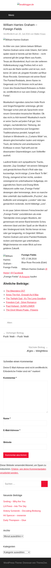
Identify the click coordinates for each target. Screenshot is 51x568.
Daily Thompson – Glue (14, 520)
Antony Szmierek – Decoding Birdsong (22, 511)
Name (7, 418)
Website (7, 442)
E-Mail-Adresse (11, 430)
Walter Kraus (40, 34)
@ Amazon (24, 277)
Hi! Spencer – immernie (14, 515)
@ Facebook (17, 273)
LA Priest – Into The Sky (14, 506)
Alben (9, 322)
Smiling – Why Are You (14, 501)
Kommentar (10, 378)
